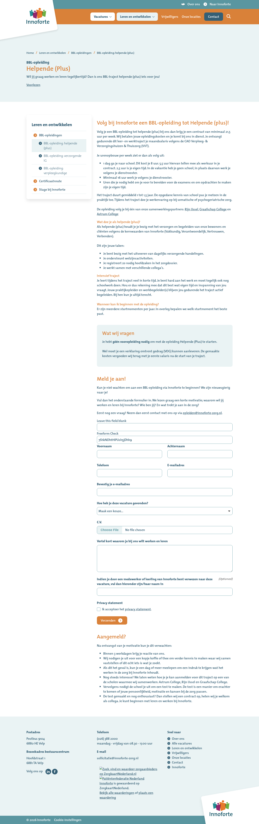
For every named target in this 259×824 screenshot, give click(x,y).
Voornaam (104, 446)
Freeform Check (107, 433)
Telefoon (103, 465)
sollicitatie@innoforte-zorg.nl (117, 758)
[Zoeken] (229, 16)
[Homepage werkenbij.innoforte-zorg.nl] (37, 16)
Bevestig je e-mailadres (113, 484)
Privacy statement (110, 602)
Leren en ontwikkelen (135, 16)
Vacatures (101, 16)
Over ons (193, 4)
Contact (213, 16)
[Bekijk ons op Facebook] (55, 771)
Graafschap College (213, 209)
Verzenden (108, 620)
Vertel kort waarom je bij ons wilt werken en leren (132, 541)
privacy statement (138, 609)
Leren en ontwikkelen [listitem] (52, 52)
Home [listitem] (30, 52)
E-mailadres (175, 465)
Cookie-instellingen (67, 819)
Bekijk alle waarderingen (117, 792)
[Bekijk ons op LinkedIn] (48, 771)
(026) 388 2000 (107, 738)
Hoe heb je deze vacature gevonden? (122, 503)
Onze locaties (191, 16)
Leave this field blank (111, 420)
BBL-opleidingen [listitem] (81, 52)
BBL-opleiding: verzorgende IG (62, 158)
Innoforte (106, 783)
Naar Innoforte (220, 4)
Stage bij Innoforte (52, 189)
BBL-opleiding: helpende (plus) (60, 146)
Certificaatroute (50, 181)
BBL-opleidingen (50, 135)
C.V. (99, 522)
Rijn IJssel (191, 209)
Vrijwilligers (169, 16)
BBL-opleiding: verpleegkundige (55, 171)
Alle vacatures (182, 743)
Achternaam (176, 446)
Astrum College (107, 214)
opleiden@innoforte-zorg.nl (202, 412)
